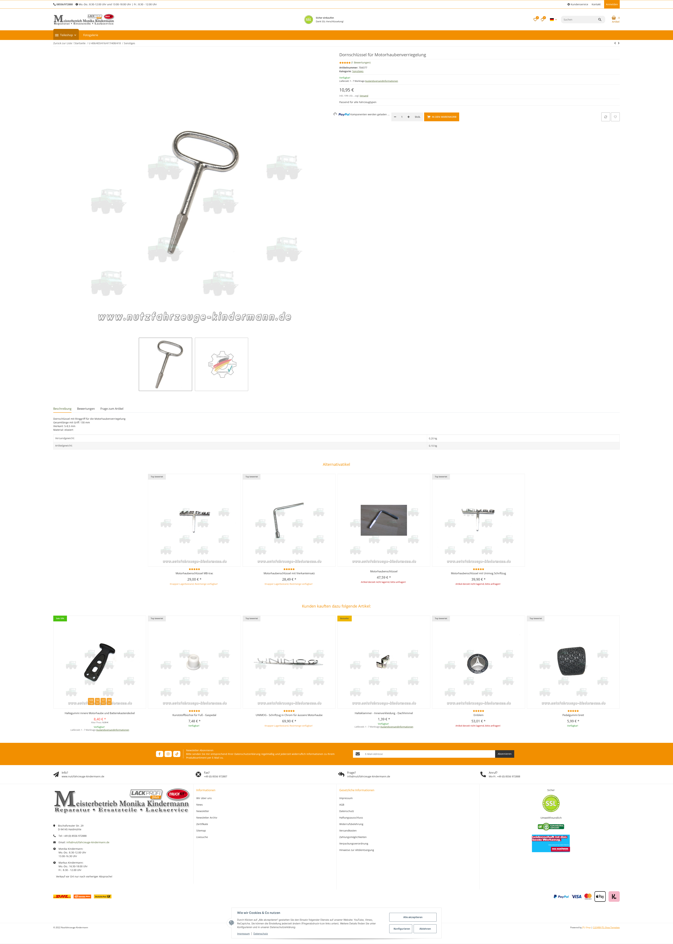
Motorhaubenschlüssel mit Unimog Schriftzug (478, 573)
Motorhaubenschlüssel (383, 571)
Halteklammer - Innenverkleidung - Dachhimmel (384, 713)
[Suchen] (601, 20)
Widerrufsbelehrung (351, 824)
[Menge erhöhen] (408, 117)
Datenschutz (260, 933)
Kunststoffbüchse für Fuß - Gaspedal (194, 715)
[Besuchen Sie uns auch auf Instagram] (168, 754)
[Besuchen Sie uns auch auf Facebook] (159, 754)
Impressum (243, 933)
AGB (341, 804)
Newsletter (202, 811)
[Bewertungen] (194, 569)
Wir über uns (204, 798)
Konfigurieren (402, 928)
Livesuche (202, 837)
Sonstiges (357, 71)
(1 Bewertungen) (361, 62)
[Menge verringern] (395, 117)
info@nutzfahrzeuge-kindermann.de (87, 842)
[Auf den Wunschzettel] (615, 117)
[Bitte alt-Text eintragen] (308, 19)
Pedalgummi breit (573, 715)
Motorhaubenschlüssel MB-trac (194, 573)
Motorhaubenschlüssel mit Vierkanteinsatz (289, 573)
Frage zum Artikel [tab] (111, 409)
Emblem (479, 715)
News (199, 804)
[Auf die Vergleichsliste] (605, 117)
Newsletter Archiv (206, 817)
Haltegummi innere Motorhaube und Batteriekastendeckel (100, 713)
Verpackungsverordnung (353, 843)
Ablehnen (425, 928)
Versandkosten (348, 830)
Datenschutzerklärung (247, 754)
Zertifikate (202, 824)
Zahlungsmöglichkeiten (353, 837)
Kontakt (596, 4)
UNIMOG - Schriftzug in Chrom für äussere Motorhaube (289, 715)
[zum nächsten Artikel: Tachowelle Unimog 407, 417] (615, 43)
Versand (364, 95)
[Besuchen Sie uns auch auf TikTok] (176, 754)
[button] (578, 4)
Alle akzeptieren (413, 917)
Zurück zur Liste (62, 43)
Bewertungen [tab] (86, 409)
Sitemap (201, 830)
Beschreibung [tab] (62, 409)
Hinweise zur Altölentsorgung (356, 850)
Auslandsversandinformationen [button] (381, 81)
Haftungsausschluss (351, 817)
